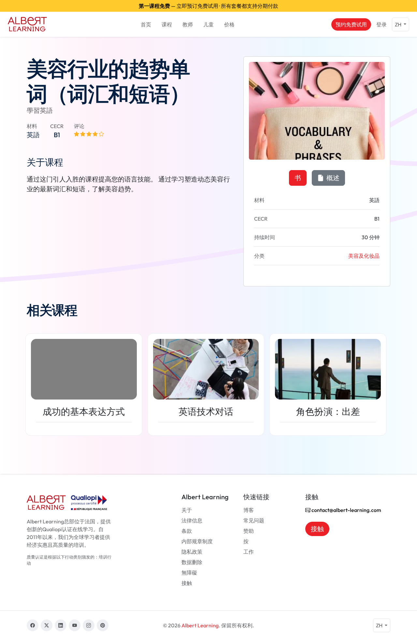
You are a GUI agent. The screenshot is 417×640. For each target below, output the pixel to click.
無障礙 (189, 572)
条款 (186, 531)
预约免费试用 (351, 24)
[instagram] (88, 625)
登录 (381, 24)
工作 (248, 551)
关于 (186, 510)
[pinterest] (102, 625)
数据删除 (191, 562)
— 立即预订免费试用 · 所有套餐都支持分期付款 (208, 6)
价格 (229, 24)
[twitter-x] (46, 625)
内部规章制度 (197, 541)
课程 (167, 24)
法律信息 (191, 520)
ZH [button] (398, 24)
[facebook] (32, 625)
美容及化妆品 (364, 256)
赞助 (248, 531)
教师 (187, 24)
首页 (146, 24)
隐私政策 (191, 551)
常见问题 (253, 520)
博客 (248, 510)
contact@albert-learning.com (345, 510)
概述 (332, 178)
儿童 (208, 24)
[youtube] (74, 625)
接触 (186, 583)
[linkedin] (60, 625)
